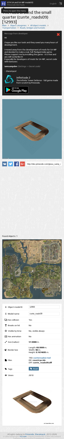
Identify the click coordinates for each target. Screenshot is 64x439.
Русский (23, 436)
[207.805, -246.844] (34, 271)
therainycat (40, 434)
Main (4, 25)
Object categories (18, 25)
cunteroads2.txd (42, 358)
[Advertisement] (32, 201)
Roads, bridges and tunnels (32, 28)
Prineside (29, 434)
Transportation (9, 28)
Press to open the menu (14, 11)
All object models (38, 25)
